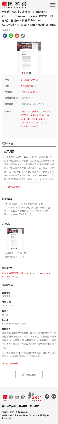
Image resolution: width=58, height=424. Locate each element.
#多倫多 (34, 111)
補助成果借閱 (9, 406)
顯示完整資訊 (14, 187)
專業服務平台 (26, 85)
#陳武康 (45, 111)
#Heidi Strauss (27, 122)
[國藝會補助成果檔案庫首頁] (14, 5)
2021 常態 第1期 (27, 91)
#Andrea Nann (38, 118)
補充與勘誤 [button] (31, 374)
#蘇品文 (34, 115)
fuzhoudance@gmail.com (14, 323)
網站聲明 (22, 406)
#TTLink (40, 122)
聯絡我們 (34, 406)
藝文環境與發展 (27, 79)
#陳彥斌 (24, 115)
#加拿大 (24, 111)
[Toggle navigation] (54, 4)
